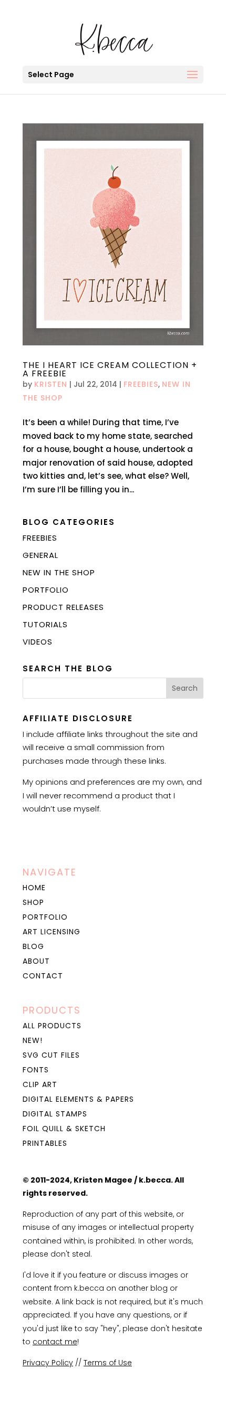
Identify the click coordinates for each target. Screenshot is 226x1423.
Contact (43, 976)
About (36, 961)
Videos (38, 641)
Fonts (36, 1069)
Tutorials (45, 624)
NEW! (33, 1040)
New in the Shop (59, 572)
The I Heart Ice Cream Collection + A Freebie (110, 369)
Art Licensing (51, 931)
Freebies (141, 384)
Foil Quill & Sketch (64, 1128)
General (40, 555)
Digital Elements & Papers (78, 1099)
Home (34, 887)
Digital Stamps (55, 1114)
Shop (33, 902)
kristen (50, 384)
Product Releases (63, 607)
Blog (33, 946)
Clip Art (40, 1084)
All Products (52, 1025)
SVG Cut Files (51, 1055)
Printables (45, 1143)
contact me (55, 1341)
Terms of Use (108, 1362)
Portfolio (46, 589)
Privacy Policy (48, 1362)
